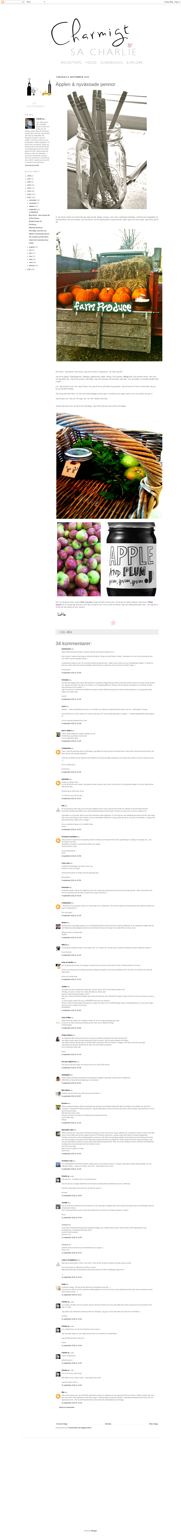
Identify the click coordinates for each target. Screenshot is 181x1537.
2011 (29, 197)
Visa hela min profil (32, 165)
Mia (63, 1392)
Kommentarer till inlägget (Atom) (79, 1428)
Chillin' (31, 243)
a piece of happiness (69, 1260)
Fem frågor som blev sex (38, 231)
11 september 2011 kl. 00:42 (72, 1218)
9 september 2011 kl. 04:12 (71, 979)
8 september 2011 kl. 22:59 (71, 856)
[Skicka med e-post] (60, 632)
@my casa (66, 863)
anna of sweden (67, 962)
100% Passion (34, 218)
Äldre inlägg (153, 1424)
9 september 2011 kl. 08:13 (71, 1083)
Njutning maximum (35, 228)
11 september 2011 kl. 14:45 (72, 1385)
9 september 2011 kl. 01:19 (71, 916)
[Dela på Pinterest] (71, 632)
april (31, 259)
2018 (29, 176)
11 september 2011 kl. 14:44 (72, 1345)
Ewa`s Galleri (67, 731)
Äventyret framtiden (69, 837)
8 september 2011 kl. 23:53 (71, 880)
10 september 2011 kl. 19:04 (72, 1196)
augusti (32, 247)
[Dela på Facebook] (68, 632)
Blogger (94, 1531)
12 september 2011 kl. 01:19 (72, 1403)
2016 (29, 182)
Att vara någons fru (69, 1062)
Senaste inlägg (61, 1424)
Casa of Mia (66, 1017)
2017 (29, 179)
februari (32, 266)
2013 (29, 191)
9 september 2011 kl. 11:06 (71, 1154)
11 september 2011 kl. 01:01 (72, 1253)
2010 (29, 269)
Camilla (64, 1203)
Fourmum (65, 887)
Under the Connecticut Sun (38, 240)
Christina (65, 680)
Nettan (64, 923)
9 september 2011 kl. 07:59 (71, 1068)
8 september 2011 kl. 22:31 (71, 798)
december (33, 200)
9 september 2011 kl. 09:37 (71, 1096)
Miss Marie (66, 1090)
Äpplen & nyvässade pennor (39, 234)
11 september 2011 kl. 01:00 (72, 1237)
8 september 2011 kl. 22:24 (71, 772)
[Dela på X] (66, 632)
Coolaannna (66, 748)
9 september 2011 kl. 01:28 (71, 938)
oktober (32, 206)
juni (30, 253)
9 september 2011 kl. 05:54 (71, 1028)
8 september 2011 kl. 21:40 (71, 741)
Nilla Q (64, 945)
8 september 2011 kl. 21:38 (71, 723)
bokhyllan (65, 779)
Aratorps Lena (67, 1161)
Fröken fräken (67, 1035)
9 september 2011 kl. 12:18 (71, 1169)
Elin (63, 806)
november (33, 203)
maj (30, 256)
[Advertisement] (107, 1416)
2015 (29, 185)
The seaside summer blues (38, 237)
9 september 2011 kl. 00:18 (71, 896)
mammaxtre (66, 649)
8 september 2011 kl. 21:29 (71, 699)
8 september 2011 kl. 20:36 (71, 673)
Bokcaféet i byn (67, 1130)
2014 (29, 188)
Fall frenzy (32, 224)
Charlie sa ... (66, 1176)
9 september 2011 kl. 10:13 (71, 1123)
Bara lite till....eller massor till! (39, 215)
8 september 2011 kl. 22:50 (71, 829)
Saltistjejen (66, 1075)
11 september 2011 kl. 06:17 (72, 1295)
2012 (29, 194)
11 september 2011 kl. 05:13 (72, 1277)
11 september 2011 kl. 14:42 (72, 1319)
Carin (64, 706)
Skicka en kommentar (66, 1407)
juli (30, 250)
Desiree (65, 1103)
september (33, 209)
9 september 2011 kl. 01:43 (71, 955)
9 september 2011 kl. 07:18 (71, 1054)
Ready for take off (35, 221)
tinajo (64, 1284)
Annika (64, 987)
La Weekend (33, 212)
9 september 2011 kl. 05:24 (71, 1010)
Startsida (108, 1424)
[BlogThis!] (63, 632)
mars (31, 262)
